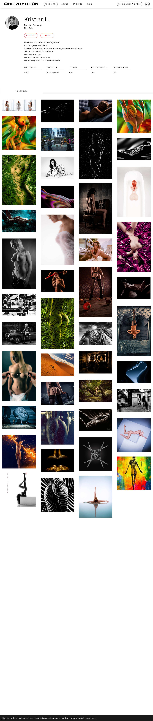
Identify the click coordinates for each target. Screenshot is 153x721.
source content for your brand (69, 718)
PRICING (77, 4)
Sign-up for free (9, 718)
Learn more (90, 718)
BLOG (89, 4)
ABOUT (64, 4)
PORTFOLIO (21, 91)
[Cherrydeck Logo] (20, 4)
